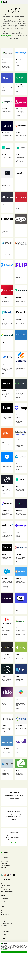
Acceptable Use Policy (14, 946)
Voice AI (3, 887)
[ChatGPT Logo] (2, 875)
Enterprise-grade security (7, 891)
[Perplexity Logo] (8, 875)
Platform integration (5, 889)
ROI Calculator (4, 902)
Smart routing (4, 867)
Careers (3, 911)
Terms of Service (14, 943)
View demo (3, 934)
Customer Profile (5, 862)
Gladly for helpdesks (6, 882)
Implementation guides (6, 923)
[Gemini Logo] (11, 875)
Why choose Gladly (5, 898)
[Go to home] (4, 2)
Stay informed (4, 912)
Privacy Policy (14, 945)
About (2, 909)
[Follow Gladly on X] (6, 938)
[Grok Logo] (14, 875)
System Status (4, 927)
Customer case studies (6, 900)
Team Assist (4, 863)
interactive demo (6, 35)
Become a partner (5, 914)
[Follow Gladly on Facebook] (4, 938)
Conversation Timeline (6, 860)
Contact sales (4, 936)
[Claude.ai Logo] (5, 875)
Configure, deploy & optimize (7, 884)
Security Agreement (14, 948)
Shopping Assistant (5, 885)
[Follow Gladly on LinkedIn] (2, 938)
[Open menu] (25, 2)
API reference (4, 925)
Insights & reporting (5, 865)
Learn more (13, 802)
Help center (3, 921)
